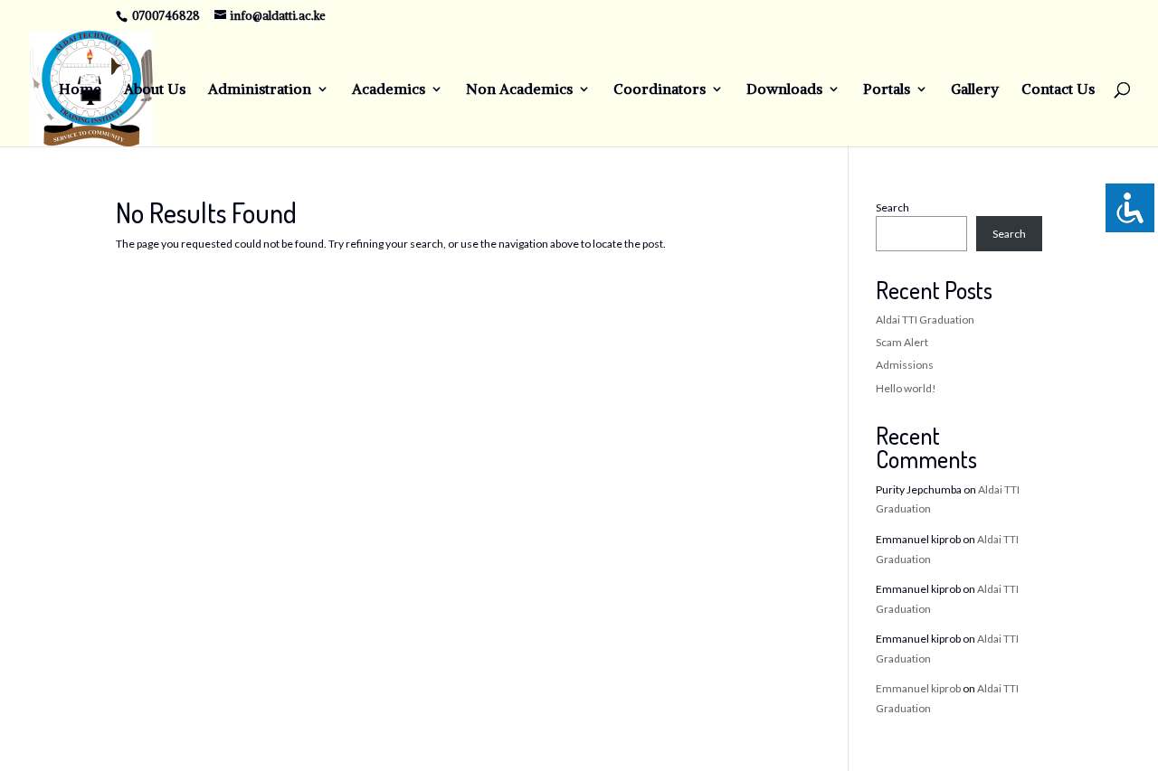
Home (80, 90)
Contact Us (1058, 90)
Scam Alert (902, 342)
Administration (259, 90)
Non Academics (519, 90)
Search (892, 207)
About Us (154, 90)
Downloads (784, 90)
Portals (886, 90)
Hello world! (906, 388)
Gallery (975, 90)
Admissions (905, 364)
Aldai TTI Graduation (925, 319)
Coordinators (659, 90)
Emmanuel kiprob (918, 688)
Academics (388, 90)
